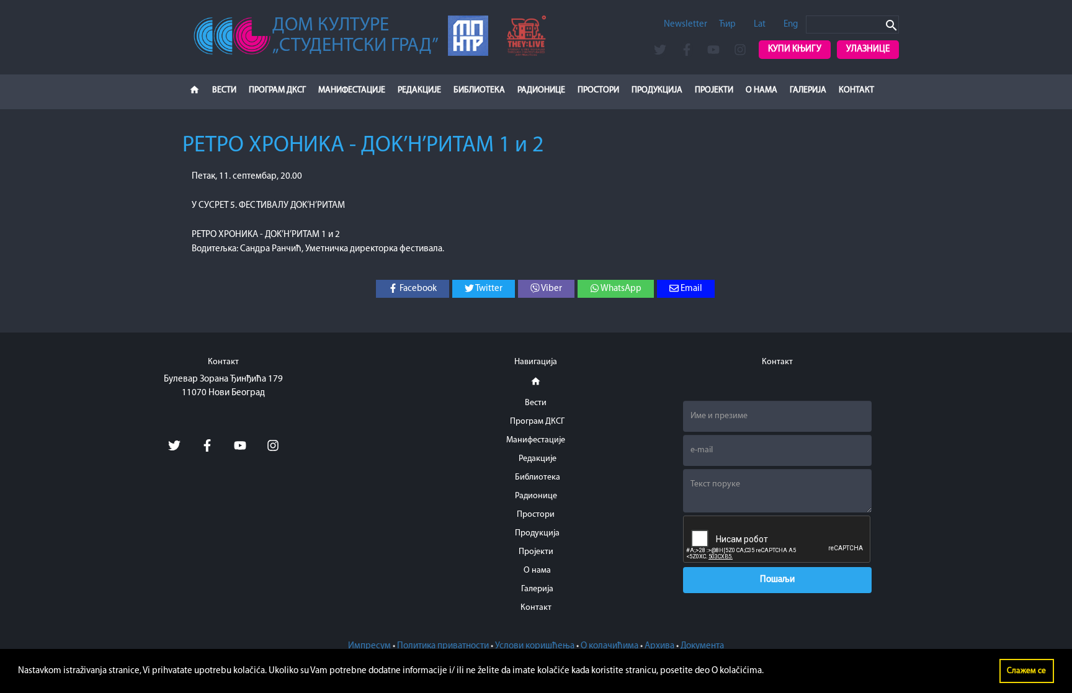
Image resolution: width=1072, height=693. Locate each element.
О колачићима (609, 646)
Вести (224, 90)
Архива (659, 646)
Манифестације (351, 90)
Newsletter (685, 24)
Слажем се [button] (1026, 671)
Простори (598, 90)
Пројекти (714, 90)
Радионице (541, 90)
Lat (760, 24)
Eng (791, 24)
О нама (761, 90)
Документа (702, 646)
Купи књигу (794, 49)
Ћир (727, 24)
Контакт (856, 90)
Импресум (369, 646)
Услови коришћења (534, 646)
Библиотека (479, 90)
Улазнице (868, 49)
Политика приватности (443, 646)
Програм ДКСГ (277, 90)
